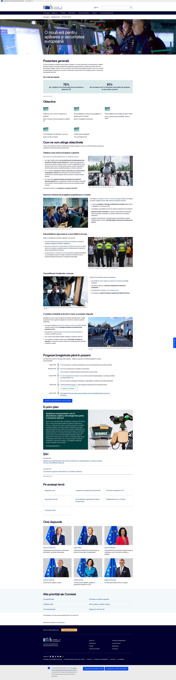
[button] (54, 622)
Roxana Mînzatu (110, 548)
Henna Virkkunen (49, 548)
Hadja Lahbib (78, 580)
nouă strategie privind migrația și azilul (72, 376)
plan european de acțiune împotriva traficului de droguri (64, 246)
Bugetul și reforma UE (96, 609)
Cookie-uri (89, 659)
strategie (64, 365)
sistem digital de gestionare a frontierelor (111, 281)
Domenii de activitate (94, 648)
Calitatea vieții (48, 604)
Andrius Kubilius (48, 580)
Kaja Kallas (77, 548)
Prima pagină (46, 13)
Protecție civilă (50, 510)
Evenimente (115, 648)
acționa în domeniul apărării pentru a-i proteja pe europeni (62, 156)
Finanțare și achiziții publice (118, 640)
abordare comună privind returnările (67, 332)
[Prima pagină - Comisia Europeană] (54, 7)
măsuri (64, 368)
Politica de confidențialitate (101, 659)
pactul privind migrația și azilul (65, 325)
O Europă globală (49, 609)
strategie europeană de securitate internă (60, 241)
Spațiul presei (115, 646)
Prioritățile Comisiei (55, 16)
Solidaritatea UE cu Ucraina (115, 499)
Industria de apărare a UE (115, 490)
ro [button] (97, 7)
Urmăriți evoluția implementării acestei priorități (58, 400)
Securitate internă (51, 499)
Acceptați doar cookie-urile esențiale (116, 668)
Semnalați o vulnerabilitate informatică (52, 659)
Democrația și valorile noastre (99, 604)
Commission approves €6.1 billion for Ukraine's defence (62, 471)
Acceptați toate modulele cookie (93, 668)
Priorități (91, 646)
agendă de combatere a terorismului (59, 253)
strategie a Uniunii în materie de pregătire (109, 198)
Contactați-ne (92, 643)
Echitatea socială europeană (99, 599)
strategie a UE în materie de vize (109, 290)
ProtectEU (73, 384)
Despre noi (91, 640)
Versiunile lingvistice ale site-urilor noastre (74, 659)
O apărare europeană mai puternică (87, 490)
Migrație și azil (50, 490)
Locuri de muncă (116, 643)
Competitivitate (48, 599)
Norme (62, 372)
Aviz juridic (112, 659)
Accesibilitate (120, 659)
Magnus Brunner (110, 580)
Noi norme (63, 381)
